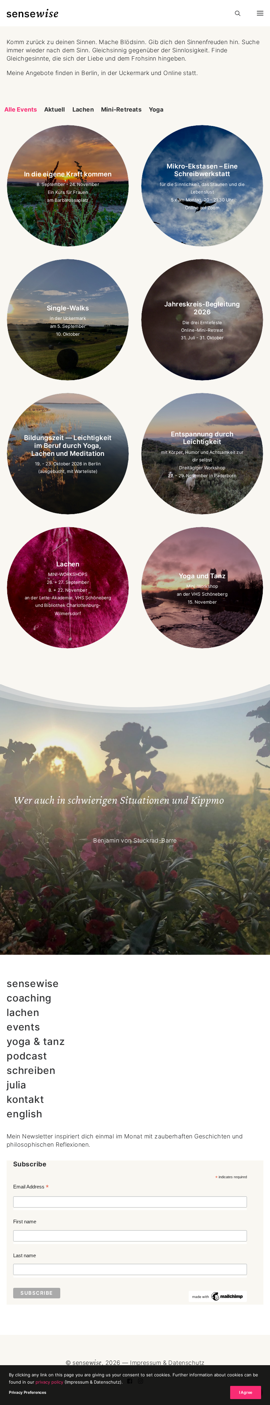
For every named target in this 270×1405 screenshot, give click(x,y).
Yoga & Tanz (36, 1041)
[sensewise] (32, 13)
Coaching (29, 998)
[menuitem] (20, 110)
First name (24, 1221)
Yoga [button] (156, 109)
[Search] (235, 13)
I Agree (245, 1392)
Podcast (27, 1056)
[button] (257, 13)
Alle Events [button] (20, 109)
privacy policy (49, 1382)
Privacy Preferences (27, 1392)
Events (23, 1027)
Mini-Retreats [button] (121, 109)
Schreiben (31, 1070)
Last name (24, 1255)
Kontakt (25, 1099)
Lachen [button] (83, 109)
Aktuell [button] (54, 109)
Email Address (31, 1188)
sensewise (33, 983)
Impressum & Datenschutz (167, 1362)
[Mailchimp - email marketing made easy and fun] (218, 1300)
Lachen (23, 1012)
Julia (16, 1085)
